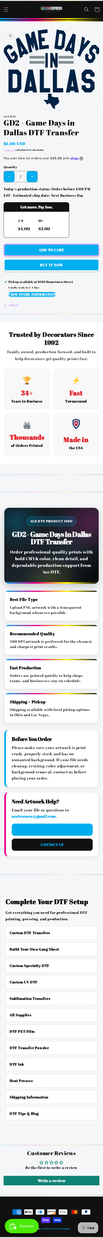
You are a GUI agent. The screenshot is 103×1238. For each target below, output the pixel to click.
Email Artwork (52, 829)
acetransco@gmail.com (34, 816)
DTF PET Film (22, 1031)
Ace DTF (45, 1228)
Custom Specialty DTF (29, 965)
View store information (32, 294)
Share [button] (14, 305)
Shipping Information (29, 1097)
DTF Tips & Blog (24, 1113)
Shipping (9, 149)
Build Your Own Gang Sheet (34, 949)
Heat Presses (21, 1080)
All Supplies (20, 1014)
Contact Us (52, 844)
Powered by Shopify (60, 1228)
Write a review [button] (51, 1180)
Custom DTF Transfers (30, 932)
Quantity (10, 167)
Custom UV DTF (24, 982)
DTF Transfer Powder (29, 1047)
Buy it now (51, 264)
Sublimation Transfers (30, 998)
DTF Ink (17, 1064)
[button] (6, 9)
